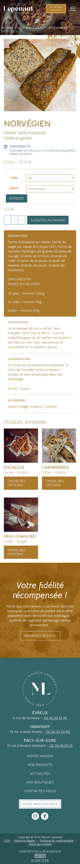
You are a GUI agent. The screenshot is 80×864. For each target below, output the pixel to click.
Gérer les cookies (40, 844)
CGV (7, 840)
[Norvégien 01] (40, 75)
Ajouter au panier (48, 220)
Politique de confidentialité (57, 840)
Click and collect (31, 28)
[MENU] (73, 8)
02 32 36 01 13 (61, 745)
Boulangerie (58, 28)
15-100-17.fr (40, 860)
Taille (14, 178)
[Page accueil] (18, 8)
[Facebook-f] (44, 816)
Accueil (8, 28)
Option (14, 188)
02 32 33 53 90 (58, 732)
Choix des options (17, 483)
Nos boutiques (40, 782)
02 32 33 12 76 (55, 718)
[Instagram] (35, 816)
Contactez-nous (40, 791)
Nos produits (40, 765)
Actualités (40, 773)
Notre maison (40, 756)
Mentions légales (24, 840)
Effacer (16, 198)
